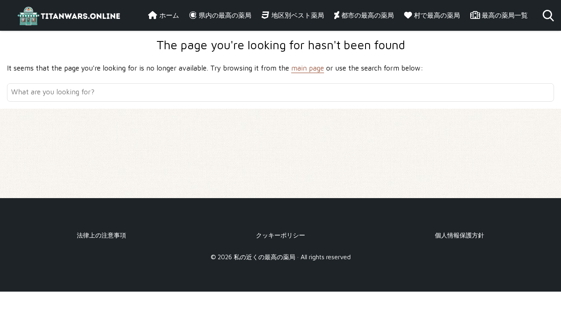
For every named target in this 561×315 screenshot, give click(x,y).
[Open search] (548, 15)
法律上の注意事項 (101, 235)
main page (307, 68)
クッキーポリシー (280, 235)
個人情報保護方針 (459, 235)
